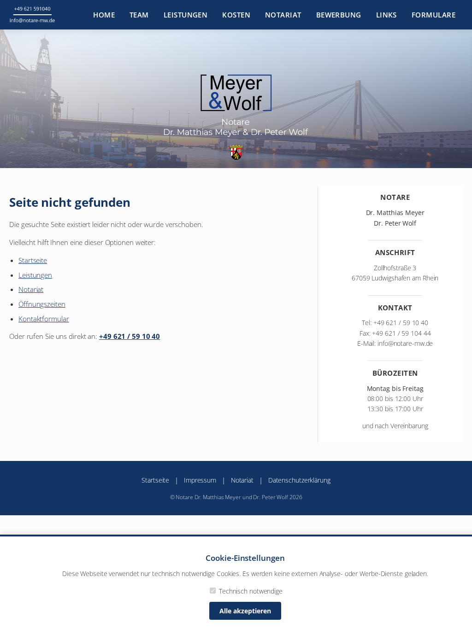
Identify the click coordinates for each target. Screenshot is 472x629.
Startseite (32, 260)
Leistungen (186, 14)
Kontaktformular (43, 318)
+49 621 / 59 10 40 (129, 336)
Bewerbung (338, 14)
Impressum (200, 480)
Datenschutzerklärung (299, 480)
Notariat (283, 14)
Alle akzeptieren (245, 610)
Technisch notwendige (250, 591)
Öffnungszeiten (41, 304)
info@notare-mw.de (405, 343)
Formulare (433, 14)
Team (139, 14)
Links (386, 14)
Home (104, 14)
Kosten (236, 14)
